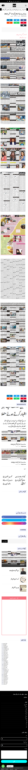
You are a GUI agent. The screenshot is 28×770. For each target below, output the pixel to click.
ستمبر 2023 (5, 684)
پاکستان (26, 713)
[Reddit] (10, 22)
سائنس (26, 714)
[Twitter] (16, 20)
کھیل (26, 723)
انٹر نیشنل (26, 707)
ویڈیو (26, 726)
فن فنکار (26, 718)
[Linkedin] (10, 20)
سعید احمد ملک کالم (23, 37)
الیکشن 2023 (25, 704)
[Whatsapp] (16, 22)
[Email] (23, 25)
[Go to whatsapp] (3, 766)
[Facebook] (23, 20)
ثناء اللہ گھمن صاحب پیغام (21, 34)
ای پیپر (12, 16)
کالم (26, 720)
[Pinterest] (23, 22)
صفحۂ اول (26, 717)
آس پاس (26, 711)
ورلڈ (26, 724)
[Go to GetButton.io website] (3, 768)
